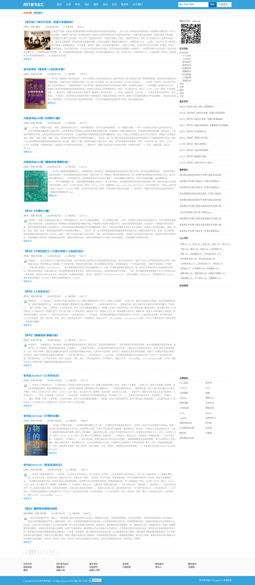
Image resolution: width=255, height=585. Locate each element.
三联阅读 (126, 567)
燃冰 (37, 27)
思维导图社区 (186, 423)
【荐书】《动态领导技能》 (195, 150)
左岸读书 (210, 403)
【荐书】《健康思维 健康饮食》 (41, 335)
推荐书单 (200, 273)
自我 (204, 249)
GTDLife (183, 388)
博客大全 (210, 398)
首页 (59, 4)
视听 (96, 4)
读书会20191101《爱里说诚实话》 (43, 465)
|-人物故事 (185, 77)
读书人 (158, 567)
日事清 (209, 433)
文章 (68, 4)
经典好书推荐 (217, 273)
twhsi (208, 388)
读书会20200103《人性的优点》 (42, 375)
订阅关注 (223, 4)
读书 (196, 244)
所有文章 (184, 53)
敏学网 (183, 433)
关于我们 (137, 4)
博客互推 (210, 408)
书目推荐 (212, 268)
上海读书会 (187, 264)
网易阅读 (27, 567)
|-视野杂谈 (185, 81)
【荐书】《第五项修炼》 (193, 144)
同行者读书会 (188, 259)
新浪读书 (159, 564)
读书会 (185, 268)
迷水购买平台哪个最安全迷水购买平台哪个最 (200, 206)
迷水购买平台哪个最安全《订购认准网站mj (199, 181)
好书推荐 (198, 268)
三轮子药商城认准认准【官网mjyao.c (196, 212)
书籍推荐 (215, 278)
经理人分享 (94, 570)
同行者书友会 (207, 259)
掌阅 (25, 570)
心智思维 (216, 249)
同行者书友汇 (33, 5)
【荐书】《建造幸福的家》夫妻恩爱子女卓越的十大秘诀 (208, 125)
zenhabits (183, 418)
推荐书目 (186, 273)
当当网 (125, 564)
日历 (114, 4)
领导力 (185, 244)
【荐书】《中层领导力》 (193, 131)
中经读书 (93, 567)
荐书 (77, 4)
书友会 (218, 264)
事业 (194, 249)
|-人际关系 (185, 59)
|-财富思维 (185, 68)
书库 (184, 249)
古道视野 (184, 393)
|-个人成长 (185, 56)
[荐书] (26, 216)
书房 (86, 4)
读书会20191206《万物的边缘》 (42, 416)
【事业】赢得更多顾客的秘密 (40, 508)
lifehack (209, 413)
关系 (206, 244)
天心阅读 (184, 383)
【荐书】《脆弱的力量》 (193, 156)
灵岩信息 (227, 580)
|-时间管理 (185, 74)
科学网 (209, 428)
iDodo (182, 413)
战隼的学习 (211, 418)
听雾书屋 (184, 403)
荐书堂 (209, 423)
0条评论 (70, 27)
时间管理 (196, 254)
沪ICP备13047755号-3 (79, 581)
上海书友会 (204, 264)
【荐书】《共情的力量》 (37, 211)
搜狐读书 (60, 567)
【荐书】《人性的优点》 (37, 291)
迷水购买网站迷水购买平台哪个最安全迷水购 (200, 175)
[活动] (26, 27)
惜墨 (208, 393)
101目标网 (184, 408)
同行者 (38, 74)
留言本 (124, 4)
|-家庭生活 (185, 65)
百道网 (191, 567)
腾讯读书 (192, 564)
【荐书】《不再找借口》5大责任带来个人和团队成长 (53, 251)
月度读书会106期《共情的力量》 (42, 118)
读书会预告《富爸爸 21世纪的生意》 (44, 69)
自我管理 (186, 278)
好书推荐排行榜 (187, 428)
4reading (183, 398)
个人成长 (200, 278)
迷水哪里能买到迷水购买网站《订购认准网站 (200, 194)
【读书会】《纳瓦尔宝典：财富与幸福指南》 (48, 22)
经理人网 (60, 570)
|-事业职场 (185, 62)
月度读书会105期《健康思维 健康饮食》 (46, 162)
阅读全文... (28, 59)
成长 (216, 244)
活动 (105, 4)
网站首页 (38, 13)
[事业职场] (28, 513)
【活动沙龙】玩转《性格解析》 (197, 107)
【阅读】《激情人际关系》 (195, 138)
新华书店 (93, 564)
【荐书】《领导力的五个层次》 (197, 163)
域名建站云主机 (187, 438)
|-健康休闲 (185, 71)
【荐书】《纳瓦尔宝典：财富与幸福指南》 (202, 119)
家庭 (184, 254)
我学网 (209, 383)
